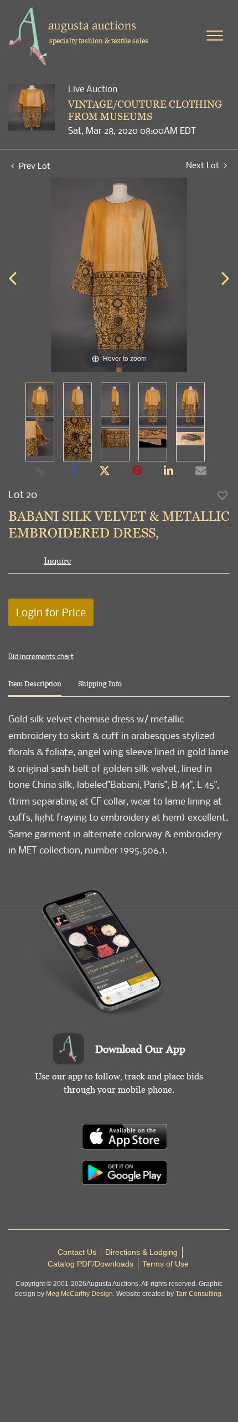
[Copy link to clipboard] (40, 471)
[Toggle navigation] (215, 35)
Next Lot (203, 165)
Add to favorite (223, 495)
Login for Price (51, 612)
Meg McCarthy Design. (80, 1294)
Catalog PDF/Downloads (90, 1263)
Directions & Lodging (141, 1252)
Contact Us (77, 1252)
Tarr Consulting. (199, 1294)
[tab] (34, 688)
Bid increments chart (41, 656)
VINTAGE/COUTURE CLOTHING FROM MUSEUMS (145, 110)
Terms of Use (165, 1263)
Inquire (57, 560)
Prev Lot (33, 165)
